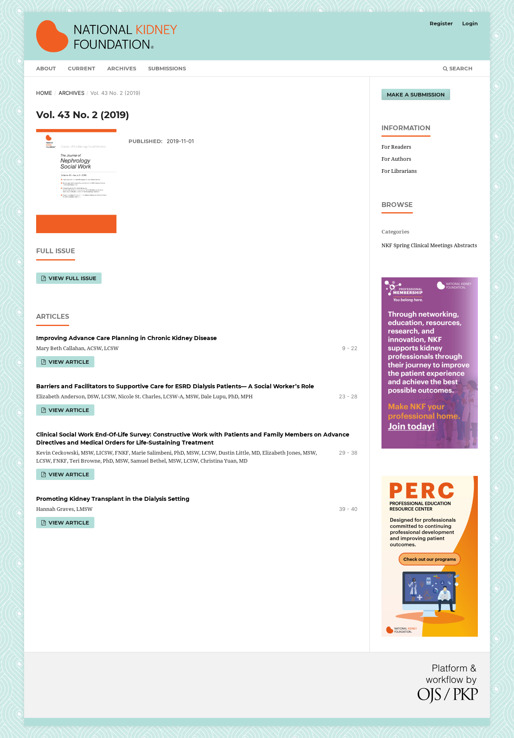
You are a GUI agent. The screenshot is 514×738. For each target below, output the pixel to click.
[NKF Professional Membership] (429, 446)
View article (68, 474)
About (46, 68)
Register (441, 23)
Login (470, 23)
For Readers (396, 146)
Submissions (167, 68)
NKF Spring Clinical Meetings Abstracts (429, 245)
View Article (68, 362)
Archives (121, 68)
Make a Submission (416, 94)
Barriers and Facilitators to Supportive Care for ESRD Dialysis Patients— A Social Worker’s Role (175, 386)
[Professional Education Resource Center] (429, 634)
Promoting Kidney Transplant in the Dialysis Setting (113, 498)
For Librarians (399, 170)
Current (81, 68)
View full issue (71, 278)
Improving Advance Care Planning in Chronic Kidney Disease (126, 338)
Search (460, 68)
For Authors (396, 158)
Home (44, 93)
